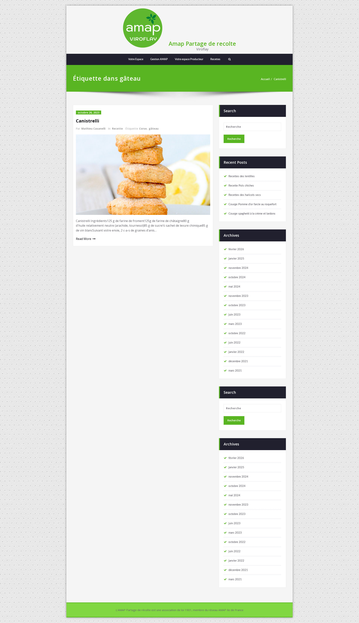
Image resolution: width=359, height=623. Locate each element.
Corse (143, 128)
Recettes (215, 59)
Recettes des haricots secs (244, 195)
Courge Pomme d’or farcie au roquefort (252, 204)
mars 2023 (235, 324)
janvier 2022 (236, 352)
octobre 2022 (237, 333)
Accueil (265, 79)
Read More (83, 239)
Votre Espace (135, 59)
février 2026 (236, 249)
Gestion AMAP (159, 59)
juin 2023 (234, 314)
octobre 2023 (237, 305)
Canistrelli (280, 79)
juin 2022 (234, 342)
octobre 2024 (237, 277)
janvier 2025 (236, 258)
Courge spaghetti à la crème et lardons (251, 213)
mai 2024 (234, 286)
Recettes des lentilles (241, 176)
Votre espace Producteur (189, 59)
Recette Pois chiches (241, 185)
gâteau (154, 128)
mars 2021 (235, 370)
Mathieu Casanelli (93, 128)
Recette (117, 128)
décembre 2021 (238, 361)
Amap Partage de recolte (202, 43)
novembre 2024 (238, 268)
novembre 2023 (238, 296)
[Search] (229, 59)
